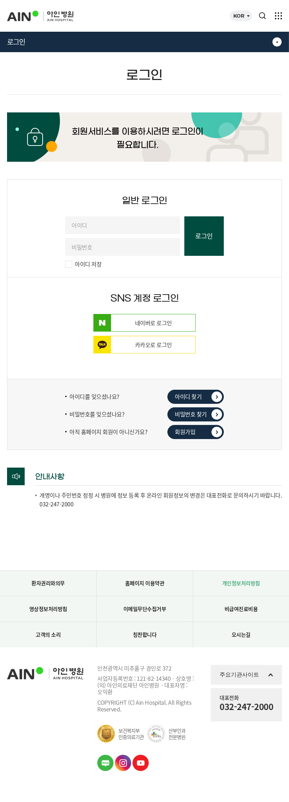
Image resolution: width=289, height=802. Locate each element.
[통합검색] (262, 16)
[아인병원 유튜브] (141, 763)
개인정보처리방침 (241, 583)
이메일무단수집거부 (144, 609)
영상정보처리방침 (48, 609)
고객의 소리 (48, 634)
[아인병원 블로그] (105, 763)
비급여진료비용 (241, 609)
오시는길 (241, 634)
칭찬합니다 (145, 634)
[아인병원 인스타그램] (123, 763)
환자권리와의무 (48, 583)
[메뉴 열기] (278, 16)
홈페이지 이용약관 (145, 583)
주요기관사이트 (239, 674)
